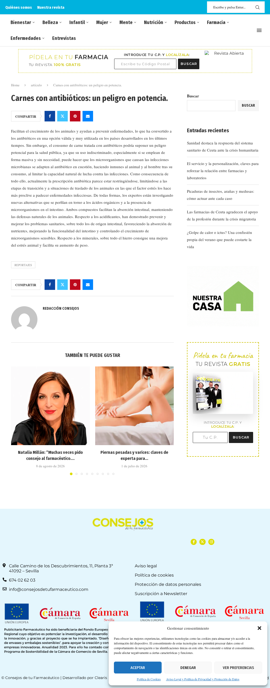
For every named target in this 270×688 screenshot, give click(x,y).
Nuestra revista (50, 7)
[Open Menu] (259, 30)
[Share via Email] (88, 116)
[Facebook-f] (194, 542)
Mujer (102, 22)
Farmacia (216, 22)
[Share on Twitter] (62, 116)
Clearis (101, 677)
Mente (126, 22)
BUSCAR (189, 64)
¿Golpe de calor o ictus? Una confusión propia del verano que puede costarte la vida (219, 239)
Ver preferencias (238, 667)
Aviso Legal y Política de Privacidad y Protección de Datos (202, 679)
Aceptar (138, 667)
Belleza (50, 22)
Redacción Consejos (61, 308)
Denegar (188, 667)
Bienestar (21, 22)
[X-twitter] (202, 542)
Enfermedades (26, 38)
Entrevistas (64, 38)
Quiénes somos (18, 7)
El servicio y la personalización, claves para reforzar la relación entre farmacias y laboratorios (223, 170)
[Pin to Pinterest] (75, 116)
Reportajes (23, 265)
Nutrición (153, 22)
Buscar (193, 96)
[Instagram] (211, 542)
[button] (259, 628)
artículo (36, 85)
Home (15, 85)
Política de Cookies (149, 679)
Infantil (77, 22)
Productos (185, 22)
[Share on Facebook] (50, 116)
